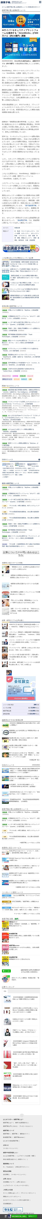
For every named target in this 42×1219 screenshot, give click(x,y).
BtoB (18, 231)
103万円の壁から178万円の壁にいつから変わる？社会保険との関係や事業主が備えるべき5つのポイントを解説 (25, 1010)
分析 (29, 235)
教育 (35, 238)
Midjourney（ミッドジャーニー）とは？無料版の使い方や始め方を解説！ (25, 1086)
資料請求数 (6, 714)
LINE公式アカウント (21, 1167)
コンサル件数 (7, 708)
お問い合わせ (21, 1182)
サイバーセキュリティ (28, 231)
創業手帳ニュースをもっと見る (30, 842)
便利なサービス (7, 379)
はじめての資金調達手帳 (10, 1141)
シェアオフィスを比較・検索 (25, 1156)
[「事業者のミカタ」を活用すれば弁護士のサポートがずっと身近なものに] (5, 569)
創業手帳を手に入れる (10, 1126)
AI (15, 231)
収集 (33, 235)
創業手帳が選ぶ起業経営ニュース (17, 7)
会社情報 (6, 1174)
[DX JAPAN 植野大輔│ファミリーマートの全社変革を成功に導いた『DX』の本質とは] (5, 664)
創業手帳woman (19, 1137)
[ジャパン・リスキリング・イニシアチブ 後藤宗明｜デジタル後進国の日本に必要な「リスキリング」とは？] (5, 642)
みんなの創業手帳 (8, 1156)
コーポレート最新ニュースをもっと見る (27, 913)
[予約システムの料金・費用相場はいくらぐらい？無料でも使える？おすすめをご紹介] (5, 603)
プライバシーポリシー (27, 1193)
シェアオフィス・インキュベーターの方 (15, 1185)
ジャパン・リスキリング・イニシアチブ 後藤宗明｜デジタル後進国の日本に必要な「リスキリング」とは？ (24, 642)
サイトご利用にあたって (10, 1193)
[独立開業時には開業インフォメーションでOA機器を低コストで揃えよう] (5, 594)
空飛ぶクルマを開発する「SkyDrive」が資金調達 (23, 310)
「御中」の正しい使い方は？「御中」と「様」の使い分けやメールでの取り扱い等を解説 (25, 1065)
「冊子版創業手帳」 (31, 205)
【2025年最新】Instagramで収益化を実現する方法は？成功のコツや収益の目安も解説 (25, 1043)
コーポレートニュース (10, 1148)
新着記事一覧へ (35, 760)
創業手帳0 (6, 1134)
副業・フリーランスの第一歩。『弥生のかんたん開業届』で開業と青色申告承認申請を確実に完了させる (24, 611)
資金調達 (32, 240)
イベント (16, 379)
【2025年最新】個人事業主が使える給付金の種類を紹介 (25, 1075)
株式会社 (21, 240)
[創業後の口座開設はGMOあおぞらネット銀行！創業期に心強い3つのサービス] (5, 578)
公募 (30, 379)
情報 (18, 238)
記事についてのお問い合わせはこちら (21, 553)
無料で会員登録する (21, 1122)
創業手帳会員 (7, 711)
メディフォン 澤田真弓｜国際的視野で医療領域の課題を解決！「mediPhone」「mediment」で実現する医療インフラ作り (24, 634)
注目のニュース (7, 459)
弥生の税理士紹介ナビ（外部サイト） (14, 1159)
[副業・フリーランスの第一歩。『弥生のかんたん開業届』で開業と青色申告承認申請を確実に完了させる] (5, 611)
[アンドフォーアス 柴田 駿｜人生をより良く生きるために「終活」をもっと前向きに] (5, 649)
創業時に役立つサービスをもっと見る (28, 887)
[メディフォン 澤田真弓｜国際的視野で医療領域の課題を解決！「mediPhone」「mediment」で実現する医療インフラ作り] (5, 634)
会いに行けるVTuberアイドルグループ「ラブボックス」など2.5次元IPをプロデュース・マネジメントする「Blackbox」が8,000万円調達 (21, 417)
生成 (26, 240)
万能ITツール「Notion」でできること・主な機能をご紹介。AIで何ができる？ (25, 1031)
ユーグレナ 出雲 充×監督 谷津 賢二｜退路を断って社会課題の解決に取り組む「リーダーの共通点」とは (24, 657)
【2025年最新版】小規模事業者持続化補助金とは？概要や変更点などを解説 (25, 998)
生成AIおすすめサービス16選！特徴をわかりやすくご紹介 (25, 1020)
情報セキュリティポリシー (11, 1196)
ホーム (4, 7)
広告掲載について (8, 1182)
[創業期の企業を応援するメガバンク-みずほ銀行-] (5, 586)
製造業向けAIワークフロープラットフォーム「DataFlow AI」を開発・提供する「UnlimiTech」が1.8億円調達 (21, 357)
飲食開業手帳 (7, 1137)
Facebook (10, 1167)
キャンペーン (6, 376)
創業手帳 (14, 1134)
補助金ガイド (32, 1216)
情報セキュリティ (26, 238)
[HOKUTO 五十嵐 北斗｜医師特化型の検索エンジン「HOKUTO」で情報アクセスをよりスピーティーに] (5, 626)
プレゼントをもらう (25, 1126)
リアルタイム (23, 235)
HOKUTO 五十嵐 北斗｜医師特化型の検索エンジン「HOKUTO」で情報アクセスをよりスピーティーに (24, 627)
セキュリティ (25, 233)
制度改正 (24, 379)
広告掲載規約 (7, 1203)
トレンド (30, 376)
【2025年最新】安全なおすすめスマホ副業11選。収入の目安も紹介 (25, 1097)
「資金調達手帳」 (22, 220)
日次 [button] (5, 991)
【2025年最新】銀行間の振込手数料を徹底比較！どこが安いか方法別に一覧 (25, 1053)
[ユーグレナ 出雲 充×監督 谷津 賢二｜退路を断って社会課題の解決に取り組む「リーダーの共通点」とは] (5, 656)
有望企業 (31, 7)
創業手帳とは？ (8, 1122)
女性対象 (15, 376)
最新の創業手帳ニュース (10, 483)
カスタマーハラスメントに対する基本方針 (16, 1200)
